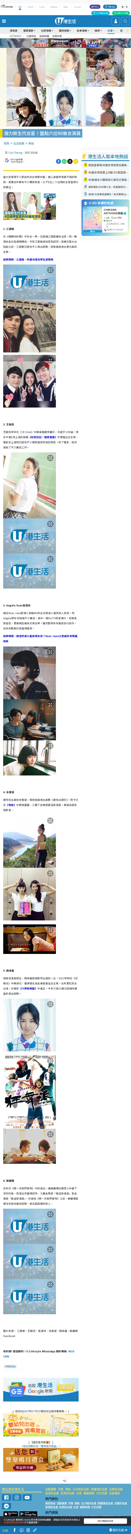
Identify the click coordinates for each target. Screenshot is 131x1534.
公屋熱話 (31, 36)
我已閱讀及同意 (105, 1521)
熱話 (31, 143)
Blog (66, 6)
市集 (60, 1489)
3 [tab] (64, 39)
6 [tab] (74, 39)
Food (41, 6)
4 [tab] (67, 39)
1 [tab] (58, 39)
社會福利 (114, 1493)
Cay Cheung (15, 152)
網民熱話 (50, 1503)
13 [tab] (61, 47)
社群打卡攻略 (122, 13)
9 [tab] (64, 43)
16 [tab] (71, 47)
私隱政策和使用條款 (14, 1522)
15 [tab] (67, 47)
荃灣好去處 (52, 1493)
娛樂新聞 (44, 36)
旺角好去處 (67, 1493)
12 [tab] (74, 43)
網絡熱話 (11, 1366)
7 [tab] (58, 43)
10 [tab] (67, 43)
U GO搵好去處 (102, 13)
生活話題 (18, 143)
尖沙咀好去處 (81, 1489)
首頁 (6, 143)
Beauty (54, 6)
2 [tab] (61, 39)
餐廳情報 (89, 1493)
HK (20, 6)
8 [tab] (61, 43)
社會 (79, 1493)
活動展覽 (50, 1489)
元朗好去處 (116, 1489)
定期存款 (57, 36)
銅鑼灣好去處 (99, 1489)
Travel (30, 6)
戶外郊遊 (101, 1493)
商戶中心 (95, 6)
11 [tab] (71, 43)
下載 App (112, 6)
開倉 (68, 1489)
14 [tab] (64, 47)
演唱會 (13, 30)
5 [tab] (71, 39)
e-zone (77, 6)
